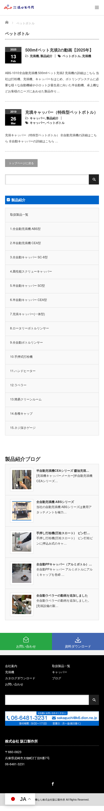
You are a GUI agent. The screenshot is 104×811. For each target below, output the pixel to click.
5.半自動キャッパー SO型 (27, 285)
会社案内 (11, 666)
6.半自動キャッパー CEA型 (28, 299)
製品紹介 (46, 56)
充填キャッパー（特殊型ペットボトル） (61, 112)
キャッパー (37, 118)
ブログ (56, 678)
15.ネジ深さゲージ (23, 427)
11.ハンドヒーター (23, 370)
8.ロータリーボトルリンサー (29, 328)
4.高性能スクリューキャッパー (31, 271)
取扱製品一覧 (19, 214)
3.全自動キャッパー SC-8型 (29, 257)
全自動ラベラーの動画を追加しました (62, 595)
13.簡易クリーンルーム (26, 399)
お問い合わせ (14, 684)
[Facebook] (52, 783)
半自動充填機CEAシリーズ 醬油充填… (62, 470)
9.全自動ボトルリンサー (26, 342)
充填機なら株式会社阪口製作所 (47, 799)
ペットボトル (71, 56)
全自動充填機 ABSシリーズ (55, 501)
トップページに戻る (21, 163)
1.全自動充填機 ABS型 (25, 228)
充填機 (34, 56)
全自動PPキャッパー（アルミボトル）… (64, 564)
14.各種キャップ (21, 413)
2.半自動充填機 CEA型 (25, 243)
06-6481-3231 (15, 764)
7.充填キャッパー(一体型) (27, 314)
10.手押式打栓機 (21, 356)
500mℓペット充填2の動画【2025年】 (59, 50)
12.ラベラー (18, 385)
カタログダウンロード (20, 678)
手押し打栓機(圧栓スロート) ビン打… (63, 533)
